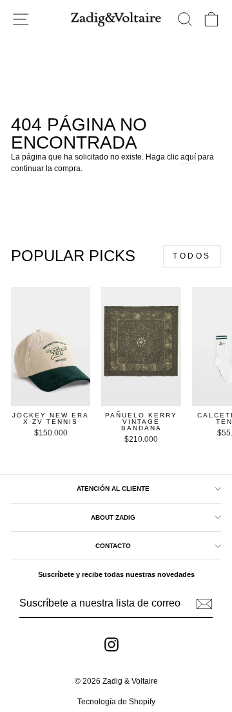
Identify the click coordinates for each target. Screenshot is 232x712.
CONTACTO (113, 545)
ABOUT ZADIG (113, 517)
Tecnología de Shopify (116, 701)
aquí (188, 156)
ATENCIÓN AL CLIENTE (113, 488)
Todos (192, 255)
